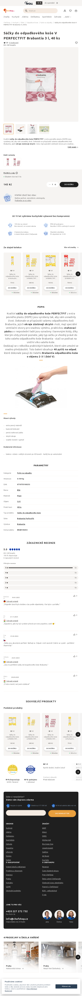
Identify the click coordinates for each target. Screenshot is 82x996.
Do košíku (69, 184)
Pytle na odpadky (24, 473)
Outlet (8, 860)
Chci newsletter (62, 813)
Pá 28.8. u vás (9, 173)
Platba (8, 879)
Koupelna (9, 848)
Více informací (31, 989)
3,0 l (19, 501)
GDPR (8, 887)
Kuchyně (9, 828)
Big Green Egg (47, 844)
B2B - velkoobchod (49, 891)
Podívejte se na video (23, 200)
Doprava (9, 875)
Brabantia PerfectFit (25, 519)
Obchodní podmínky (13, 891)
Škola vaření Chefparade (51, 879)
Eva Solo (45, 860)
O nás (44, 895)
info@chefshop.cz (17, 918)
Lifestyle (9, 852)
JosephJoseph (47, 848)
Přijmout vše (66, 986)
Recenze (45, 867)
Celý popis (72, 147)
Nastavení (8, 991)
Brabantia (21, 524)
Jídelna (8, 832)
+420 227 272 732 (17, 911)
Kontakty (9, 883)
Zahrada (9, 844)
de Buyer (45, 856)
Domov (9, 856)
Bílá (18, 490)
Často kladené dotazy (50, 871)
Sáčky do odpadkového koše (29, 513)
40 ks (19, 507)
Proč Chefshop (47, 875)
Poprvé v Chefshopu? (50, 887)
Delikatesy (10, 836)
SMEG (44, 836)
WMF (44, 828)
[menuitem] (7, 17)
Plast (19, 496)
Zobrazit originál (12, 601)
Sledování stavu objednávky (52, 883)
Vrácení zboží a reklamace (16, 867)
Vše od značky (70, 247)
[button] (12, 748)
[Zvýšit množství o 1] (55, 184)
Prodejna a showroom (14, 871)
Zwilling (45, 852)
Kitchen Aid (46, 840)
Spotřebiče (10, 840)
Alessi (44, 832)
